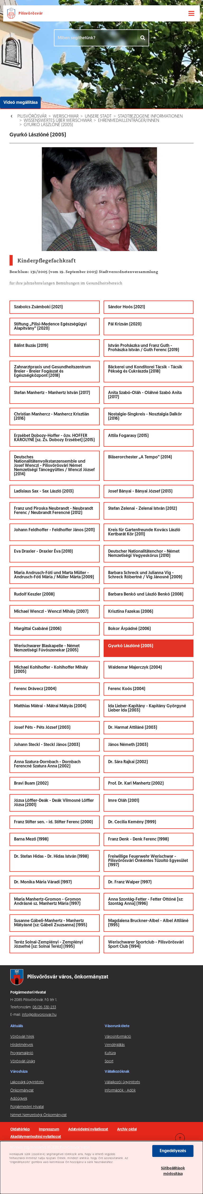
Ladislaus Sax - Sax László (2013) (43, 491)
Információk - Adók (120, 1091)
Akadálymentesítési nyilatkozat (35, 1137)
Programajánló (21, 1053)
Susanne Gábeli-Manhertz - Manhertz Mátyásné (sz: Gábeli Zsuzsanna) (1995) (50, 923)
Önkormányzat (22, 1091)
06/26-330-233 (44, 1007)
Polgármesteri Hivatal (27, 1107)
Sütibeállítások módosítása (173, 1171)
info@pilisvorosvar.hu (39, 1015)
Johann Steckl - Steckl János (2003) (47, 745)
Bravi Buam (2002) (31, 783)
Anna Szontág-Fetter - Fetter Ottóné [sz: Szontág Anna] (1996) (145, 901)
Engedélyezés (173, 1151)
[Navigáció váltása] (191, 13)
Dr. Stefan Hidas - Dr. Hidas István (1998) (51, 857)
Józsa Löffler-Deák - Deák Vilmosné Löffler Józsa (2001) (54, 803)
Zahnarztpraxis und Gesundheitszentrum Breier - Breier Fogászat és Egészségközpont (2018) (52, 371)
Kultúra (110, 1053)
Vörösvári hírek (22, 1037)
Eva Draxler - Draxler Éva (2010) (43, 551)
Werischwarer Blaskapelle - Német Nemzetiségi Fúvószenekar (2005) (47, 648)
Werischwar (66, 116)
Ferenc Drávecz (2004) (35, 689)
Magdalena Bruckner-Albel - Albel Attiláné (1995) (148, 923)
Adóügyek (18, 1099)
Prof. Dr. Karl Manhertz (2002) (136, 783)
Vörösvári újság (22, 1061)
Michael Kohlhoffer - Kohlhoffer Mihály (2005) (51, 669)
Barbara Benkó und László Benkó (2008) (145, 594)
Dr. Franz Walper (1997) (129, 882)
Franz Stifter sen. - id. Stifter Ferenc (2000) (53, 822)
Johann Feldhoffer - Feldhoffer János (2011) (54, 530)
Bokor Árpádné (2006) (129, 629)
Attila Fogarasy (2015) (128, 436)
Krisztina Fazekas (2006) (130, 612)
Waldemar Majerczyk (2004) (135, 667)
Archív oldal (126, 1130)
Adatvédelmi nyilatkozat (88, 1130)
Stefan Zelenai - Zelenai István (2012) (142, 509)
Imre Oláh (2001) (123, 801)
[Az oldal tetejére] (180, 1138)
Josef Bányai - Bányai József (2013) (140, 491)
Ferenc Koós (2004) (126, 689)
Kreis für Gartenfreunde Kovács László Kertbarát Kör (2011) (144, 532)
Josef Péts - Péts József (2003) (42, 728)
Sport (109, 1061)
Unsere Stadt (98, 116)
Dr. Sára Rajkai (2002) (128, 762)
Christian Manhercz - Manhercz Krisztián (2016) (51, 416)
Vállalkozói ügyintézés (122, 1082)
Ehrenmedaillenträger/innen (128, 121)
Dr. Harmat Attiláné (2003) (132, 728)
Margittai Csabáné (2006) (37, 629)
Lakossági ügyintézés (27, 1082)
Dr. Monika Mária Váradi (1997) (43, 882)
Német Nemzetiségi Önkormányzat (38, 1115)
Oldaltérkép (20, 1130)
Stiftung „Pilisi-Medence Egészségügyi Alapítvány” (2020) (50, 326)
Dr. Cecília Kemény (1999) (132, 822)
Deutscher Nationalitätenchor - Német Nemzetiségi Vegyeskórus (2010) (143, 553)
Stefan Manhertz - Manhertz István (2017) (52, 393)
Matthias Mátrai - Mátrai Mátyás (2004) (50, 706)
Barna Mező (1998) (31, 839)
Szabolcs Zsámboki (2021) (38, 307)
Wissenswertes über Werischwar (58, 121)
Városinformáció (118, 1037)
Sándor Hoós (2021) (126, 307)
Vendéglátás (115, 1045)
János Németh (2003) (128, 745)
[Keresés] (143, 37)
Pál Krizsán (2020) (124, 324)
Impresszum (49, 1130)
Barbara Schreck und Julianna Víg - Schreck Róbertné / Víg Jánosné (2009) (145, 575)
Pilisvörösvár (32, 116)
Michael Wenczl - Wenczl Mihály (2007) (51, 612)
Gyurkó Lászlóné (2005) (48, 125)
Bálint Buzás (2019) (31, 346)
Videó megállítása (20, 103)
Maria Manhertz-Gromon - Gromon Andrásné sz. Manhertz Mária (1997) (47, 901)
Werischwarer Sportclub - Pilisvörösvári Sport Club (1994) (146, 944)
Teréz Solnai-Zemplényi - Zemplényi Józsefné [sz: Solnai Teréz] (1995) (48, 944)
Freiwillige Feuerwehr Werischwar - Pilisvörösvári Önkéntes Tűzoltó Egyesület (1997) (148, 861)
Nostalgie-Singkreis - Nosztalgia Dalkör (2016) (145, 416)
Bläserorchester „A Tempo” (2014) (140, 457)
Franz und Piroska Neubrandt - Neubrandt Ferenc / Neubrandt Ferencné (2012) (53, 511)
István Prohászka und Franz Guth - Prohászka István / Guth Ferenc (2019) (143, 348)
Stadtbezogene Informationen (150, 116)
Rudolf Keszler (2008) (34, 594)
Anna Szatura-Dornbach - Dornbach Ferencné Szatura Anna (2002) (47, 764)
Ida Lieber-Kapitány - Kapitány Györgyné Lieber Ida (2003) (147, 708)
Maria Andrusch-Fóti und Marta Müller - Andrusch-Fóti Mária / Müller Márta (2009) (54, 575)
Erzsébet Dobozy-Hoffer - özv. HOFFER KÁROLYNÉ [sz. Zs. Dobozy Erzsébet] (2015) (54, 438)
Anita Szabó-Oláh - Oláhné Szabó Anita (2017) (145, 395)
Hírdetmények (21, 1045)
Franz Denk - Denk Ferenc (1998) (138, 839)
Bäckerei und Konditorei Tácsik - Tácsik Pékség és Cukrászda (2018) (145, 369)
